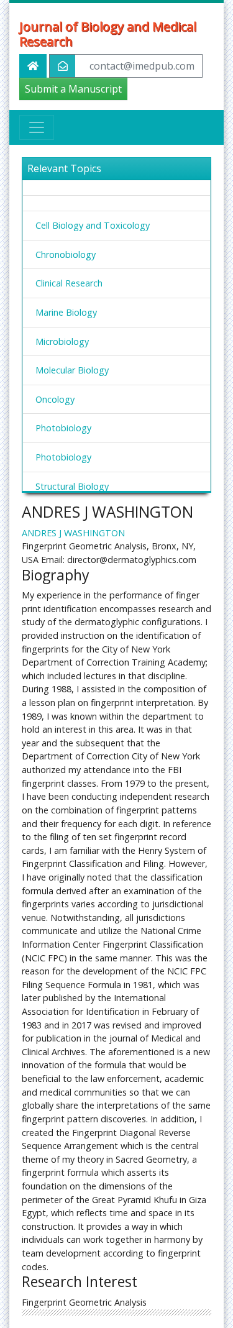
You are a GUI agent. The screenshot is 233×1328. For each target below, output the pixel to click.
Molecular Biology (72, 370)
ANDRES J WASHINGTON (73, 533)
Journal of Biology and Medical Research (107, 34)
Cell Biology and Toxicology (92, 225)
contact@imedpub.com (141, 66)
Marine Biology (66, 312)
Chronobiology (65, 254)
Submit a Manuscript (73, 89)
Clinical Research (69, 283)
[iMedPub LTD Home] (33, 66)
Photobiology (63, 428)
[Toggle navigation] (36, 127)
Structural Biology (72, 486)
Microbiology (62, 341)
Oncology (55, 399)
